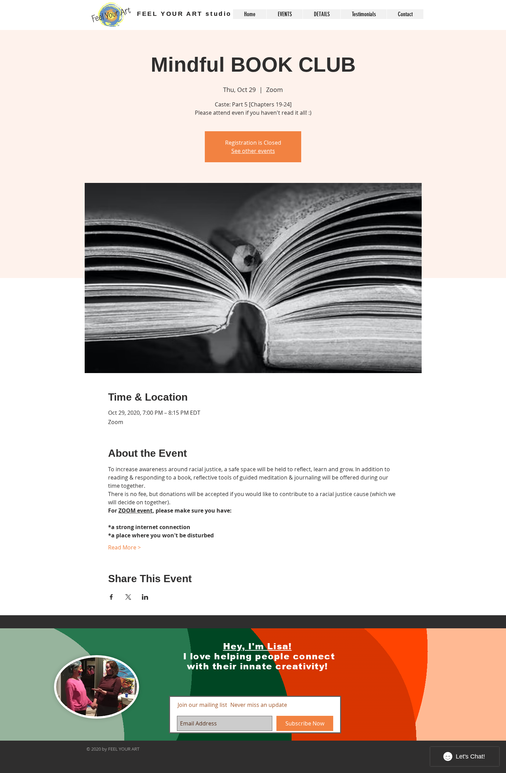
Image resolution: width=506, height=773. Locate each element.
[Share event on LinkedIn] (145, 597)
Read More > (124, 547)
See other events (253, 151)
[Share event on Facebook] (111, 597)
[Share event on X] (128, 597)
